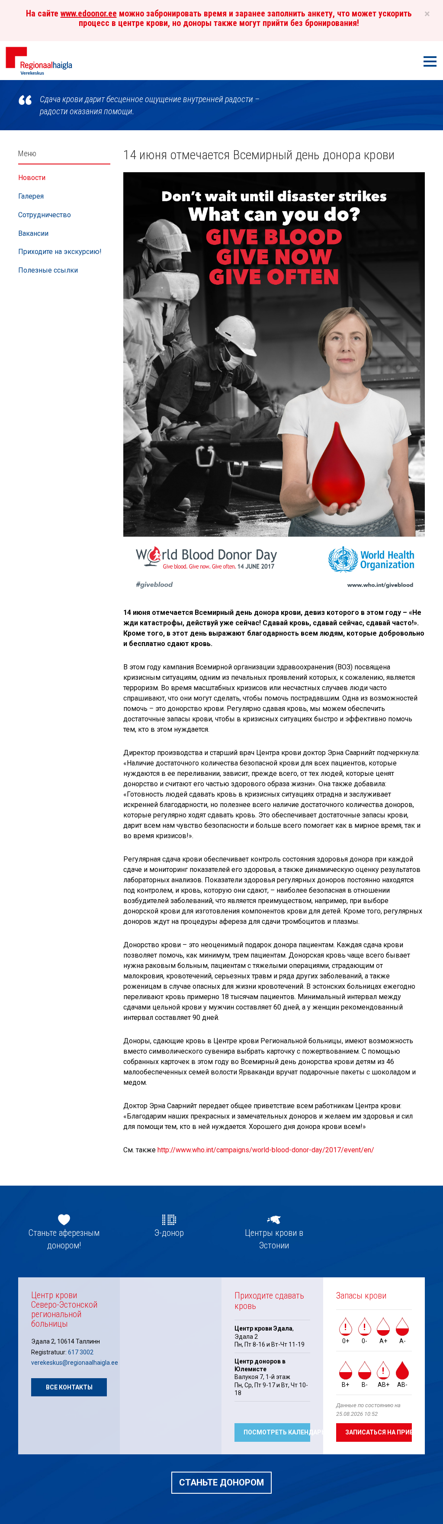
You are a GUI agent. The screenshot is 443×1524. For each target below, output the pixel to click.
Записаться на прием (378, 1432)
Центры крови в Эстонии (274, 1239)
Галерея (31, 196)
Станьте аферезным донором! (64, 1239)
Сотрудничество (44, 215)
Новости (31, 178)
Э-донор (169, 1233)
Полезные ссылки (48, 270)
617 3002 (80, 1352)
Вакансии (33, 233)
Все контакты (69, 1387)
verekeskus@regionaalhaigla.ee (74, 1362)
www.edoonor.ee (89, 13)
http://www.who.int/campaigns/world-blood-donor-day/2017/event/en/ (265, 1150)
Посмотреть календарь (277, 1432)
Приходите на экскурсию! (60, 252)
